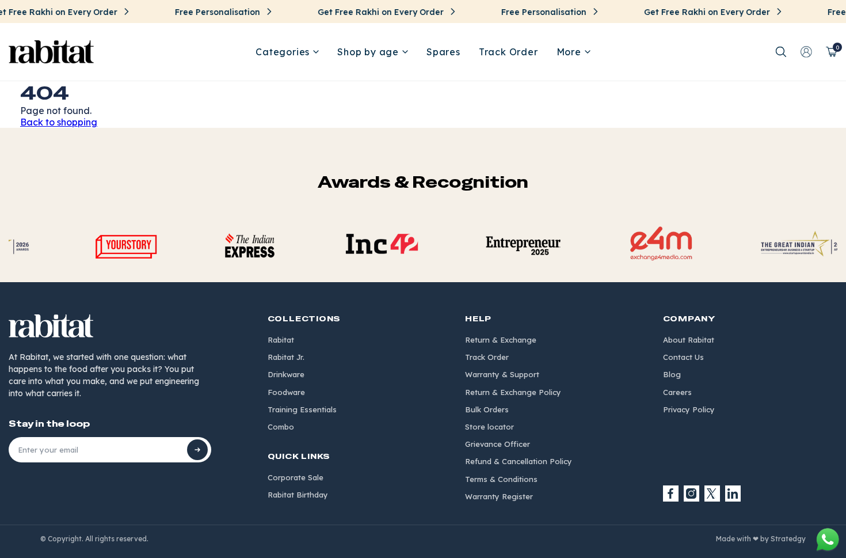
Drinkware (286, 374)
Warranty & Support (502, 374)
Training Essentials (302, 409)
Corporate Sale (295, 477)
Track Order (508, 51)
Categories (283, 51)
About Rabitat (688, 339)
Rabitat (281, 339)
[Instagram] (692, 493)
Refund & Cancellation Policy (518, 461)
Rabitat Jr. (286, 357)
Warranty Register (499, 496)
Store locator (489, 426)
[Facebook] (671, 493)
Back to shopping (58, 122)
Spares (443, 51)
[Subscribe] (197, 449)
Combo (281, 426)
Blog (672, 374)
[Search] (781, 52)
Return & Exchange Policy (513, 392)
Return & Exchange (500, 339)
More (569, 51)
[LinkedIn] (733, 493)
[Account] (806, 52)
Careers (677, 392)
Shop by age (368, 51)
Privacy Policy (689, 409)
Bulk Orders (487, 409)
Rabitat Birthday (298, 494)
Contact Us (683, 357)
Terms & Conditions (501, 479)
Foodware (286, 392)
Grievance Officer (497, 444)
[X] (712, 493)
